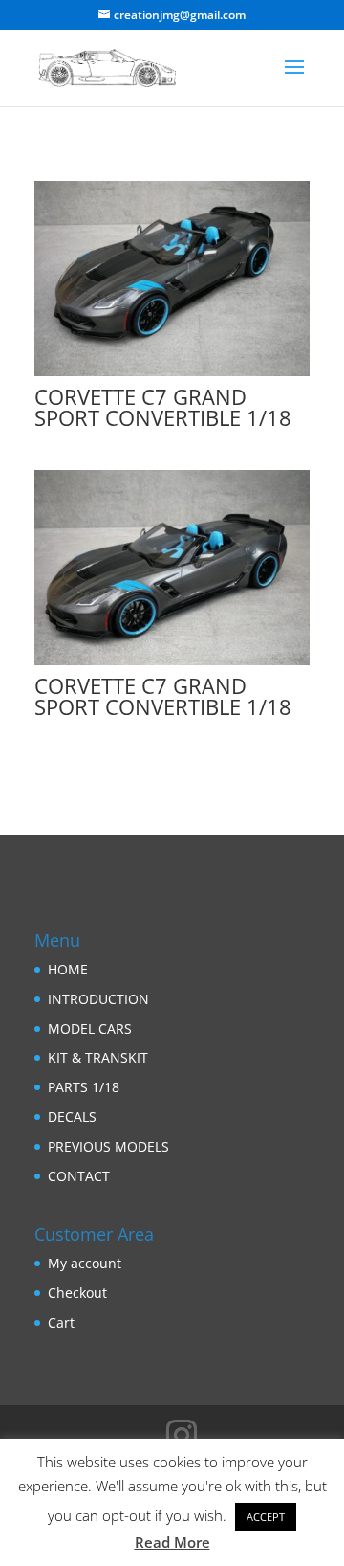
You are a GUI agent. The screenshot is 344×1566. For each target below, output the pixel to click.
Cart (61, 1322)
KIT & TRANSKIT (98, 1057)
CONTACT (79, 1176)
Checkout (77, 1293)
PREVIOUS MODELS (108, 1146)
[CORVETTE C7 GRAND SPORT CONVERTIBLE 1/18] (172, 376)
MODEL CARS (90, 1028)
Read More (172, 1542)
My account (84, 1263)
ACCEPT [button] (266, 1517)
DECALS (72, 1116)
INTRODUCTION (98, 999)
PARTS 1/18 (83, 1087)
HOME (68, 969)
